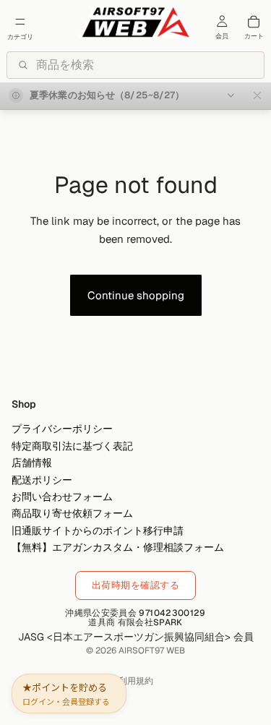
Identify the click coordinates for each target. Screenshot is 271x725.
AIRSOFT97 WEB (152, 650)
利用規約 (136, 681)
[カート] (254, 22)
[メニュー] (20, 21)
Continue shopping (135, 295)
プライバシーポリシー (62, 429)
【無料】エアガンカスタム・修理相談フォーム (118, 547)
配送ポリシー (42, 479)
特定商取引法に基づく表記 (72, 445)
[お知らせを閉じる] (257, 95)
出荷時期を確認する (136, 585)
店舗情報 (32, 463)
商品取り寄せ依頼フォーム (72, 513)
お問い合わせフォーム (62, 496)
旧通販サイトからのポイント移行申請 (98, 530)
